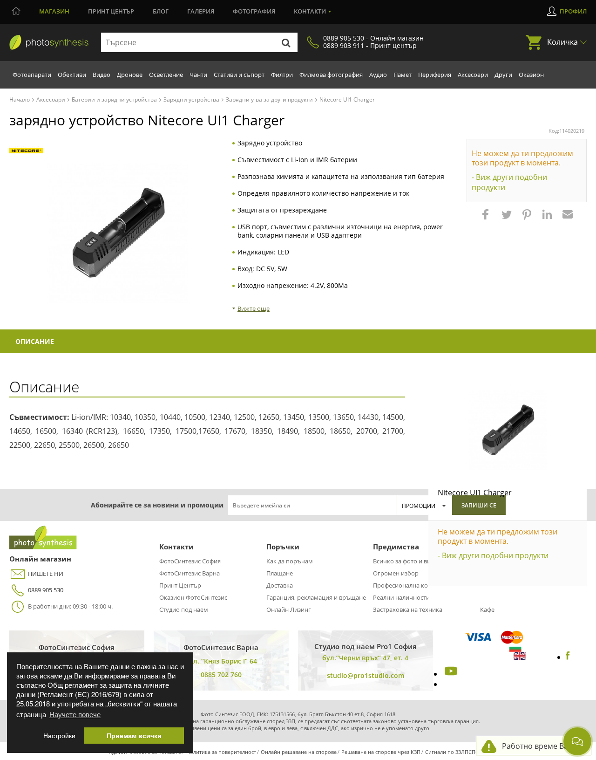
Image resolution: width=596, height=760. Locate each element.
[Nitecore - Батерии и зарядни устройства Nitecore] (26, 151)
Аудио (378, 74)
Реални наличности (401, 597)
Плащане (279, 573)
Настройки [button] (59, 735)
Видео (101, 74)
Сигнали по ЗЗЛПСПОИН (456, 751)
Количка (562, 42)
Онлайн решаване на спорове (299, 751)
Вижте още (253, 308)
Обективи (72, 74)
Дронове (129, 74)
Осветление (166, 74)
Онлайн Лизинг (288, 609)
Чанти (198, 74)
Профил (573, 11)
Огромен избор (396, 573)
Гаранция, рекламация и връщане (316, 597)
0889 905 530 (45, 590)
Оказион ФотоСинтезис (193, 597)
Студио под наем (183, 609)
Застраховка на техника (407, 609)
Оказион (531, 74)
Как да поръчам (289, 561)
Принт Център (180, 585)
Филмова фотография (331, 74)
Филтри (282, 74)
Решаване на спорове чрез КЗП (380, 751)
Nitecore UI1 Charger (475, 492)
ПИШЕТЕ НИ (45, 573)
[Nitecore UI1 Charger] (507, 430)
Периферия (434, 74)
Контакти (310, 11)
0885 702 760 (221, 674)
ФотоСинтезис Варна (189, 573)
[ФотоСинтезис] (48, 42)
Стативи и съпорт (239, 74)
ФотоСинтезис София (190, 561)
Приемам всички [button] (134, 735)
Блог (161, 11)
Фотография (254, 11)
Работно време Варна (542, 746)
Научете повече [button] (75, 714)
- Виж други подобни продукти (509, 182)
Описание (34, 341)
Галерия (200, 11)
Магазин (54, 11)
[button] (486, 219)
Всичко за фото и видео (407, 561)
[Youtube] (449, 674)
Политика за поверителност (221, 751)
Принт (111, 11)
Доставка (279, 585)
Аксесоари (473, 74)
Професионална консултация (415, 585)
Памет (402, 74)
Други (503, 74)
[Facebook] (568, 657)
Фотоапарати (32, 74)
